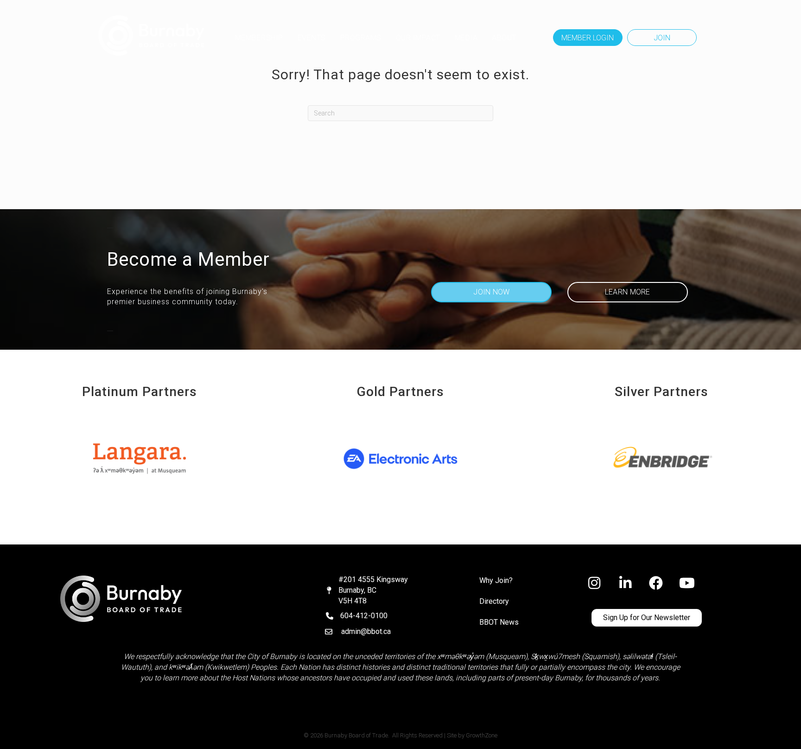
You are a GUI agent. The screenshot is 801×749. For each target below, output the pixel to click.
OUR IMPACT (418, 37)
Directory (494, 601)
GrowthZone (481, 735)
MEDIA (466, 37)
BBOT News (499, 622)
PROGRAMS (360, 37)
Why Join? (496, 580)
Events (312, 37)
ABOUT (504, 37)
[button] (588, 37)
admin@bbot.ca (366, 631)
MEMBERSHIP (259, 37)
